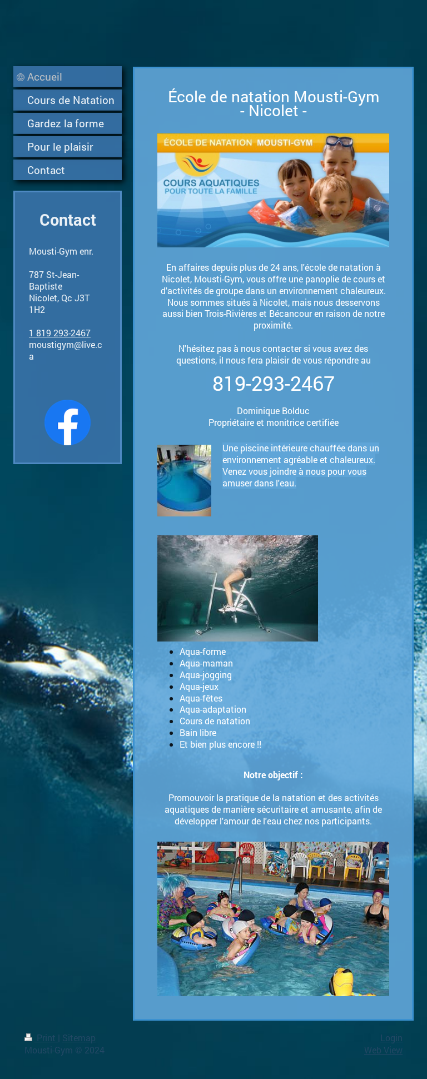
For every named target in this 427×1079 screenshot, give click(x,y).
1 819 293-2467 (60, 333)
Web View (383, 1050)
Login (391, 1037)
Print (46, 1037)
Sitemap (79, 1037)
